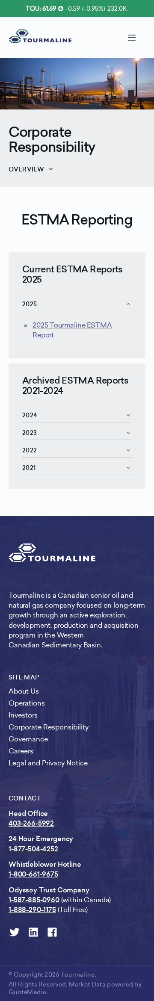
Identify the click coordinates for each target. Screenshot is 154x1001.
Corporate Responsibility (52, 139)
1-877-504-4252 (33, 849)
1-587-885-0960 (34, 899)
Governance (28, 739)
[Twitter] (15, 932)
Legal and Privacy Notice (48, 763)
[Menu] (131, 37)
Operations (27, 703)
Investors (23, 715)
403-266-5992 (31, 823)
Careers (21, 751)
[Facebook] (52, 932)
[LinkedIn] (33, 932)
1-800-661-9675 (33, 874)
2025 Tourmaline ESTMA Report (72, 330)
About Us (24, 691)
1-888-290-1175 (32, 909)
